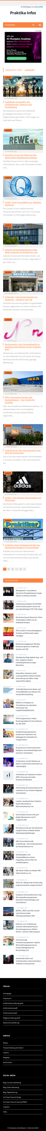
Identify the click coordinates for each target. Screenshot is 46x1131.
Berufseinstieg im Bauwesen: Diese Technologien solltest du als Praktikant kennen (29, 620)
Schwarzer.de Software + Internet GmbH (24, 1128)
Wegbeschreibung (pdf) (11, 1018)
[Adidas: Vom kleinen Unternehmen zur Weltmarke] (23, 481)
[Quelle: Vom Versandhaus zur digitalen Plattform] (23, 186)
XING (5, 1112)
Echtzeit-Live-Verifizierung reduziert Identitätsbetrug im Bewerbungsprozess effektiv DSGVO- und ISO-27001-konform (28, 928)
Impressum (7, 998)
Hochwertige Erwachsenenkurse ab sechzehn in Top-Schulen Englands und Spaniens (29, 790)
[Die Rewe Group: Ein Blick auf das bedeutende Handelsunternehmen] (23, 139)
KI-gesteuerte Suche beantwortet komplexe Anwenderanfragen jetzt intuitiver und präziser (29, 750)
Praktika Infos (23, 12)
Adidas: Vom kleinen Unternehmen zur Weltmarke (23, 499)
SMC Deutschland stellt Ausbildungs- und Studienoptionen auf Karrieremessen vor (29, 844)
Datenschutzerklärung (11, 1023)
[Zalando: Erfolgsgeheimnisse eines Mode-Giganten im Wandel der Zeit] (23, 233)
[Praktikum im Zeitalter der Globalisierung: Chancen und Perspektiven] (23, 86)
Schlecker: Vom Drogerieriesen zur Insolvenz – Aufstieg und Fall (21, 298)
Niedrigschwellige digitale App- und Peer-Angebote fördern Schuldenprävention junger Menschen (29, 661)
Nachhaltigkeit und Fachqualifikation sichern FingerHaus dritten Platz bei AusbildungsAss (26, 858)
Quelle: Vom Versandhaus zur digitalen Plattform (23, 203)
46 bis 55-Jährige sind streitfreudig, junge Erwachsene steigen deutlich (29, 883)
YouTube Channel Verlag (12, 1097)
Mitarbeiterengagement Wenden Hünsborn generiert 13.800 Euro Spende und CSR (28, 646)
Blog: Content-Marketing (12, 1082)
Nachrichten (7, 1062)
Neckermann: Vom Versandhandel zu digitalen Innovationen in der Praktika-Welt (23, 347)
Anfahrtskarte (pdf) (10, 1013)
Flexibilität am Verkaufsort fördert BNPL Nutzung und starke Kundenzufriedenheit (29, 777)
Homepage (7, 993)
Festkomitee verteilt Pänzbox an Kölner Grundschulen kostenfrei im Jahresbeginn (29, 763)
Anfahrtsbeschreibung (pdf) (13, 1003)
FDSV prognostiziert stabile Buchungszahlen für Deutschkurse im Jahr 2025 (29, 721)
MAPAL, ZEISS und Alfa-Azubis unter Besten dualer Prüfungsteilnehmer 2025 (27, 913)
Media (5, 1043)
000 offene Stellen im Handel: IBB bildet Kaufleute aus (28, 871)
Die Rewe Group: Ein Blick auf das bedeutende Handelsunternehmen (21, 156)
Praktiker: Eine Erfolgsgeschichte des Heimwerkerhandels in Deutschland (22, 546)
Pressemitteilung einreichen (13, 1048)
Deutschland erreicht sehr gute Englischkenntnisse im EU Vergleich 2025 (27, 817)
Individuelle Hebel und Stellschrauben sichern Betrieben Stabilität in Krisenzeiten (28, 961)
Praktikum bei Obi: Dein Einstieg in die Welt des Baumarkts (23, 451)
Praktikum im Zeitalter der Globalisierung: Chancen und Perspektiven (18, 104)
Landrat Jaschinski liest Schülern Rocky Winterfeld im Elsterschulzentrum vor (28, 803)
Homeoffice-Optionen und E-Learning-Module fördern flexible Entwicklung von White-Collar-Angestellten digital (28, 677)
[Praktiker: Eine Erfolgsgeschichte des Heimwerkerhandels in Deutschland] (23, 529)
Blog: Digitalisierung (10, 1092)
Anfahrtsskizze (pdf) (10, 1008)
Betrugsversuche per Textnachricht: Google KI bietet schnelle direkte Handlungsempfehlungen (29, 830)
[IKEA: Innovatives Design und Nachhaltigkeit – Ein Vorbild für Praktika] (23, 381)
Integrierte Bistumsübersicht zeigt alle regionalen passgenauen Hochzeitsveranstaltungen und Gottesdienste (29, 899)
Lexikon (8, 77)
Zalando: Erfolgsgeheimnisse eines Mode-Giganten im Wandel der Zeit (21, 250)
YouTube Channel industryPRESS (15, 1102)
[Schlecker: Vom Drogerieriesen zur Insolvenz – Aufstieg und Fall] (23, 281)
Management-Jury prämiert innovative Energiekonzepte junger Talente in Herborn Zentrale (29, 593)
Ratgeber (6, 1057)
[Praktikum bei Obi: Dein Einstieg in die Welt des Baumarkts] (23, 434)
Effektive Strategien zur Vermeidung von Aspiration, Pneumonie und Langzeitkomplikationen (26, 706)
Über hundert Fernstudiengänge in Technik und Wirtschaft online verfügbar (29, 633)
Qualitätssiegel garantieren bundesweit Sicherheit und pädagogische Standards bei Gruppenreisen (26, 736)
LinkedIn (6, 1107)
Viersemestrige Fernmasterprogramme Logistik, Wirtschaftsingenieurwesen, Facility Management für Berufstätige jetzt (28, 945)
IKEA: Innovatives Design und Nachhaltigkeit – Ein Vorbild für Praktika (20, 400)
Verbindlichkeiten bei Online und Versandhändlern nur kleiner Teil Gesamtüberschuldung (28, 691)
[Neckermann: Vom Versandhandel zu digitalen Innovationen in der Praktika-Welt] (23, 328)
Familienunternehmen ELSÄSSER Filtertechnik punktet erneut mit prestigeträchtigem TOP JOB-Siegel (29, 606)
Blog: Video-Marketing (11, 1087)
